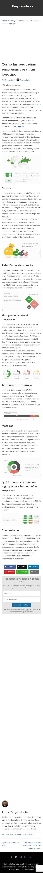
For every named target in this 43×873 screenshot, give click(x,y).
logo (10, 535)
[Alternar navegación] (21, 13)
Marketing (11, 21)
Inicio (4, 21)
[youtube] (21, 858)
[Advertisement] (21, 43)
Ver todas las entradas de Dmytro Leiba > (17, 834)
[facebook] (11, 858)
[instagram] (25, 858)
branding (37, 104)
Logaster (20, 127)
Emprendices (28, 870)
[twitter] (16, 858)
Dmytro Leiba (25, 80)
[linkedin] (30, 858)
